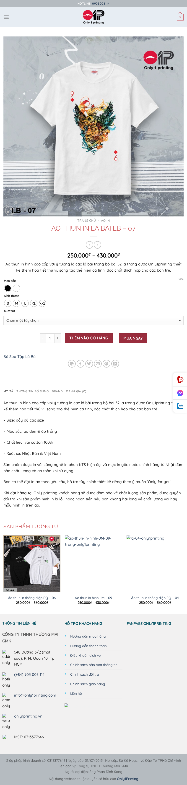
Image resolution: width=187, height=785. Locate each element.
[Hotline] (180, 379)
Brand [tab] (57, 391)
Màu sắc (10, 280)
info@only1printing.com (35, 695)
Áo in (105, 221)
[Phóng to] (9, 210)
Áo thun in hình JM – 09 (93, 598)
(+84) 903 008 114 (29, 674)
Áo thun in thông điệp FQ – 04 (155, 598)
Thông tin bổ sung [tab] (32, 391)
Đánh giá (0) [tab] (76, 391)
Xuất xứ (9, 310)
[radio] (7, 288)
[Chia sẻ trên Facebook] (81, 364)
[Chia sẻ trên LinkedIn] (115, 364)
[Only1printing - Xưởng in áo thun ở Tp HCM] (93, 17)
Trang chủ (86, 221)
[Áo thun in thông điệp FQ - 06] (31, 563)
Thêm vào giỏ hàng (88, 338)
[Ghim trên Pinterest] (107, 364)
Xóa (181, 279)
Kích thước (11, 295)
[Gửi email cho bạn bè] (98, 364)
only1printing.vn (28, 716)
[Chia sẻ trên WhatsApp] (72, 364)
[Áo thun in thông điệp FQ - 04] (155, 563)
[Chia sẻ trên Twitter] (89, 364)
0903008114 (100, 3)
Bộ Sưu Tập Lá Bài (19, 356)
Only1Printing (127, 779)
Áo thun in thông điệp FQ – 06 (32, 598)
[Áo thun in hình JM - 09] (93, 563)
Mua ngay (133, 338)
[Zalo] (180, 406)
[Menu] (6, 17)
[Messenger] (180, 393)
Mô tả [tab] (8, 391)
